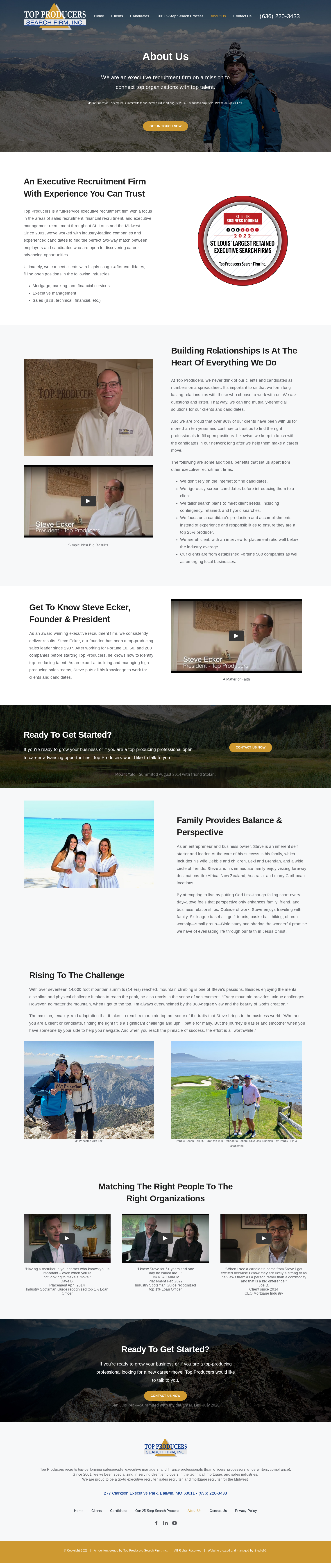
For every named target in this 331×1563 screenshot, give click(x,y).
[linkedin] (165, 1523)
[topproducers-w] (55, 4)
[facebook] (156, 1523)
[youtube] (174, 1523)
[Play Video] (88, 501)
